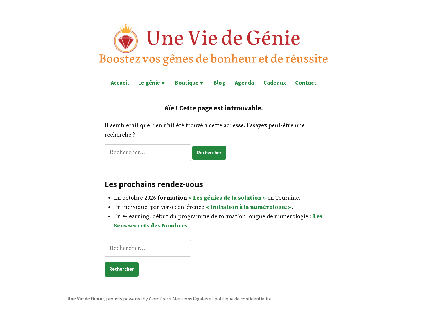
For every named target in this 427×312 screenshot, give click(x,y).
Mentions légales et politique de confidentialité (222, 299)
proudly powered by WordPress (138, 299)
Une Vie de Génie (85, 299)
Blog (219, 82)
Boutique (187, 82)
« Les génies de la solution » (227, 198)
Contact (306, 82)
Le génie (149, 82)
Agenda (244, 82)
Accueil (120, 82)
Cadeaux (274, 82)
